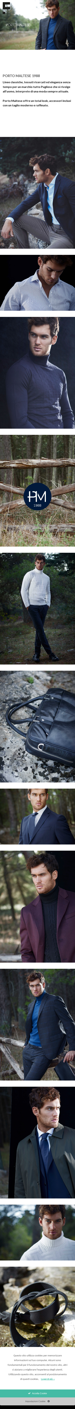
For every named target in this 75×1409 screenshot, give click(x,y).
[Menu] (70, 8)
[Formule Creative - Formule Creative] (19, 8)
